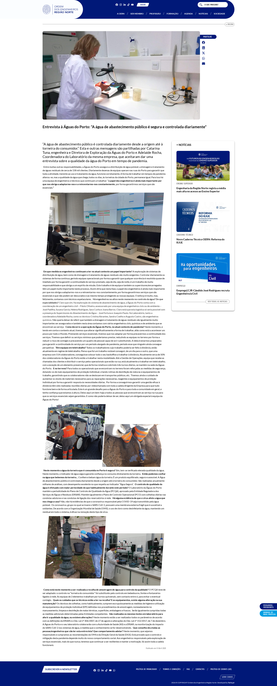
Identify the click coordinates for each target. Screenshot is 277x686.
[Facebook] (117, 5)
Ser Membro (137, 13)
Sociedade (219, 13)
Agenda (188, 13)
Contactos (200, 669)
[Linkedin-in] (125, 5)
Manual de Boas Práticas (269, 613)
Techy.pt (231, 683)
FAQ (188, 669)
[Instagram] (121, 5)
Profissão (155, 13)
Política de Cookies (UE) (221, 669)
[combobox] (213, 5)
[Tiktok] (128, 5)
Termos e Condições (172, 669)
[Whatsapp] (114, 670)
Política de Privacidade (146, 669)
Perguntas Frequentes (268, 606)
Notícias (203, 13)
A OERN (121, 13)
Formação (172, 13)
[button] (203, 42)
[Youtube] (132, 5)
